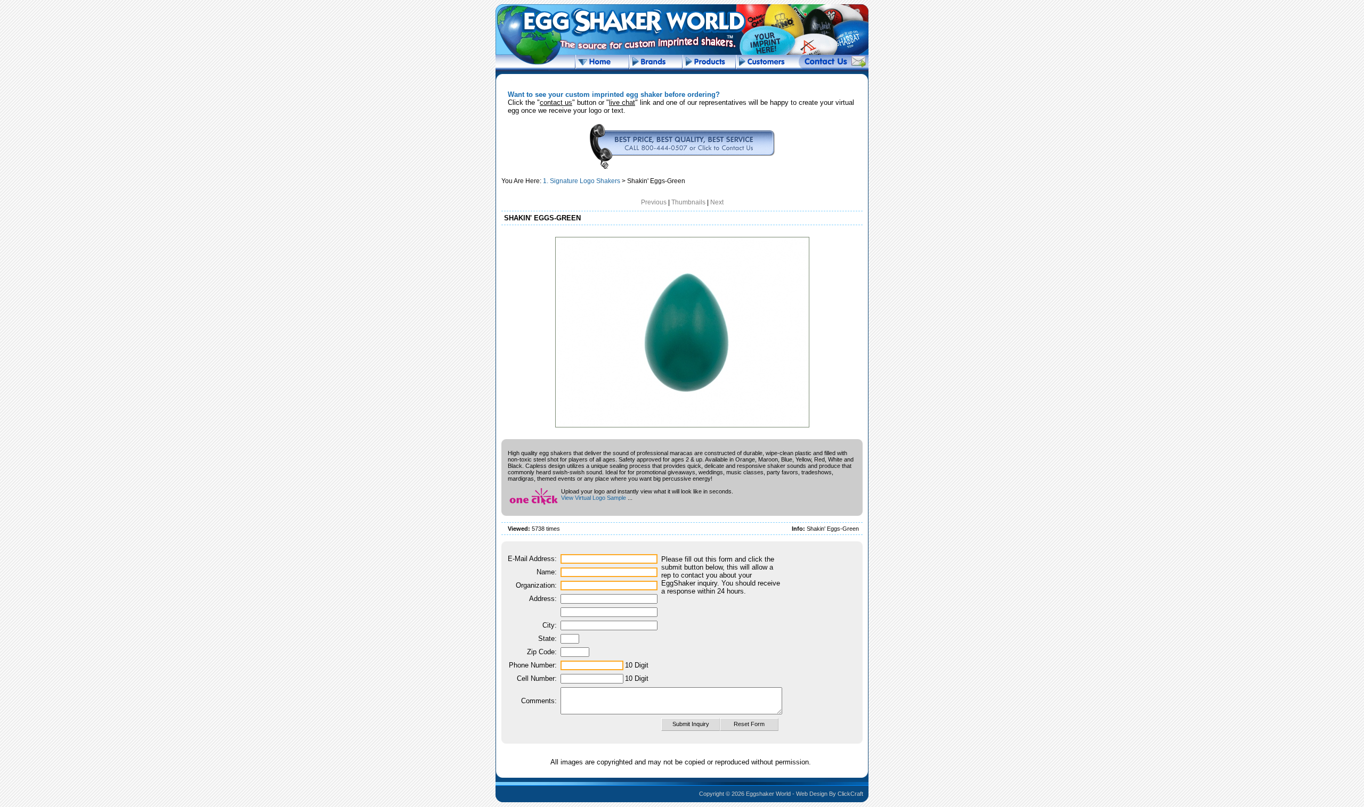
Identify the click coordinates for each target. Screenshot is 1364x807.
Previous (654, 202)
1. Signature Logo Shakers (581, 181)
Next (717, 202)
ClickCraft (850, 793)
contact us (556, 102)
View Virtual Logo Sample (593, 498)
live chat (622, 102)
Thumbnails (688, 202)
